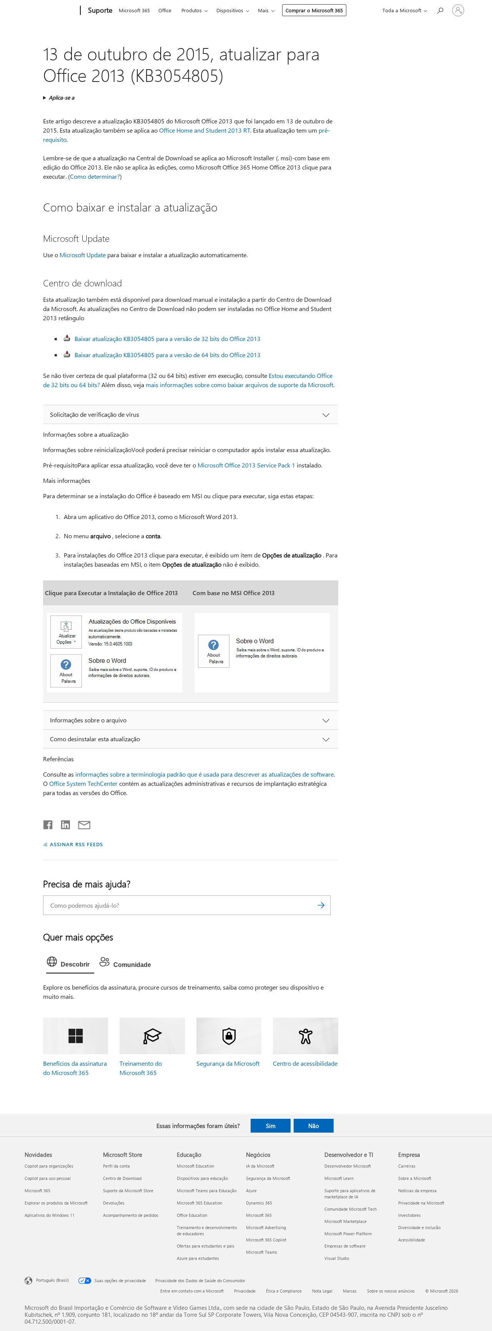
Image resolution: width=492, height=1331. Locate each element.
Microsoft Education (195, 1166)
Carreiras (407, 1166)
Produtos (191, 10)
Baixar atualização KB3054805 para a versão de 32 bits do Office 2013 (168, 338)
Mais (263, 10)
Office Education (192, 1215)
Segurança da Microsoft (227, 1063)
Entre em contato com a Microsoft (192, 1291)
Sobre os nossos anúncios (391, 1291)
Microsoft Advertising (266, 1227)
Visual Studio (336, 1258)
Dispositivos (229, 10)
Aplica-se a (61, 97)
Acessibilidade (411, 1240)
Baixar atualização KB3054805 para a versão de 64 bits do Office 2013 (168, 355)
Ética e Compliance (284, 1291)
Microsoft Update (83, 255)
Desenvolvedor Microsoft (347, 1166)
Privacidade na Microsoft (421, 1203)
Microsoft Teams (261, 1252)
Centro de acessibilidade (305, 1063)
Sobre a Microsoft (414, 1178)
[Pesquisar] (321, 905)
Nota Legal (322, 1291)
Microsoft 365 (134, 10)
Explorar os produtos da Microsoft (56, 1203)
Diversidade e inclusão (419, 1227)
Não (313, 1126)
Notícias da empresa (417, 1190)
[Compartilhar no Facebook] (48, 823)
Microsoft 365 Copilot (266, 1240)
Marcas (350, 1291)
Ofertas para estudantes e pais (205, 1246)
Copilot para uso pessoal (48, 1178)
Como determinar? (95, 176)
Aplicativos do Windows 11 (50, 1215)
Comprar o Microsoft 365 (314, 10)
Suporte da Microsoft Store (128, 1190)
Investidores (409, 1215)
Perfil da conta (116, 1166)
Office (164, 10)
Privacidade (245, 1291)
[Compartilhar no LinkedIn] (62, 823)
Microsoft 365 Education (199, 1203)
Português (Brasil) (52, 1280)
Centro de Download (122, 1178)
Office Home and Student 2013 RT (204, 130)
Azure (251, 1190)
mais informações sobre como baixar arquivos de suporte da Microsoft (239, 385)
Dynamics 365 (259, 1203)
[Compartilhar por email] (80, 823)
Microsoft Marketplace (345, 1221)
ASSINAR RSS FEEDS (76, 844)
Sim (271, 1126)
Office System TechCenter (83, 783)
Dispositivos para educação (202, 1178)
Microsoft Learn (339, 1178)
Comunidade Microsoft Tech (350, 1209)
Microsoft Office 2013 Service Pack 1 (246, 465)
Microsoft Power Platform (348, 1233)
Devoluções (114, 1203)
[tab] (70, 963)
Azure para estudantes (198, 1258)
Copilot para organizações (49, 1166)
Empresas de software (345, 1246)
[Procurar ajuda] (440, 9)
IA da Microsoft (260, 1166)
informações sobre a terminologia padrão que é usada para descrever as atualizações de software (204, 774)
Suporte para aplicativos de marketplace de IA (350, 1194)
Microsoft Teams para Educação (206, 1190)
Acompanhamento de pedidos (130, 1215)
